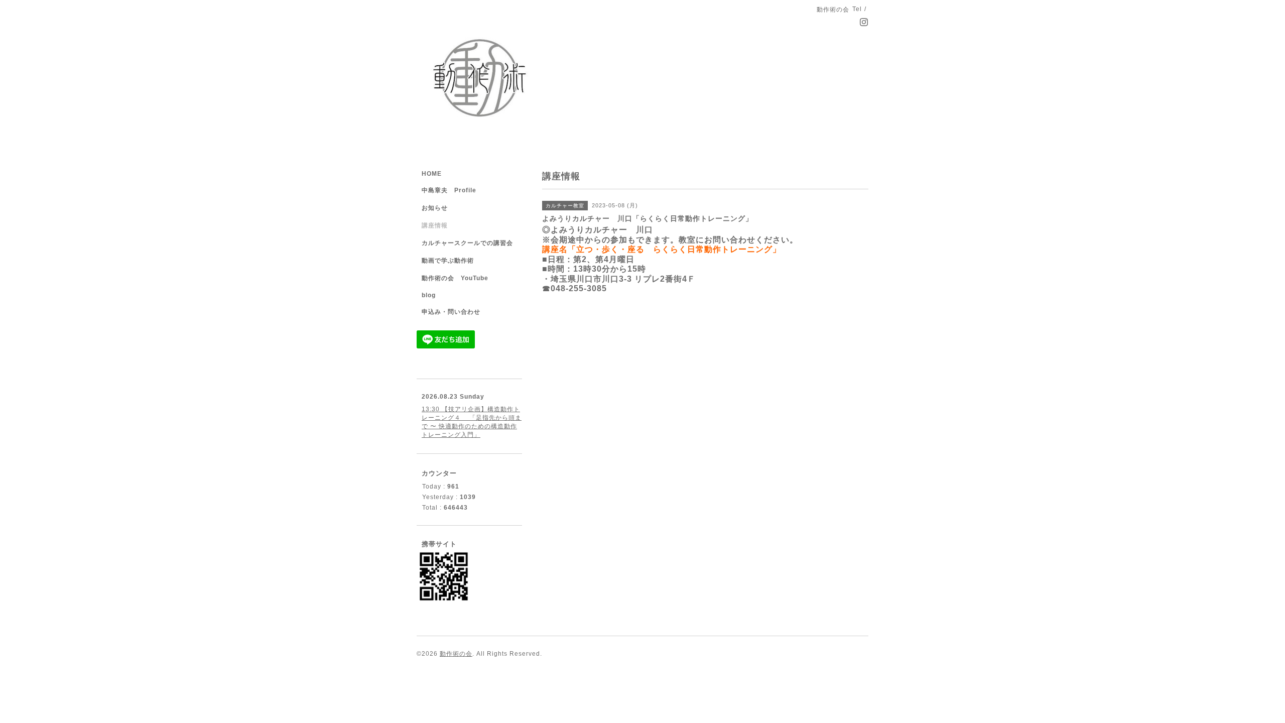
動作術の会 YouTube (455, 278)
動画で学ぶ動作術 (448, 260)
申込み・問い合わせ (451, 311)
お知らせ (435, 207)
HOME (432, 173)
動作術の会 (456, 653)
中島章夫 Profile (449, 190)
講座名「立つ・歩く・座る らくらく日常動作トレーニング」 (661, 249)
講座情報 (435, 225)
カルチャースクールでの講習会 (467, 243)
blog (429, 295)
